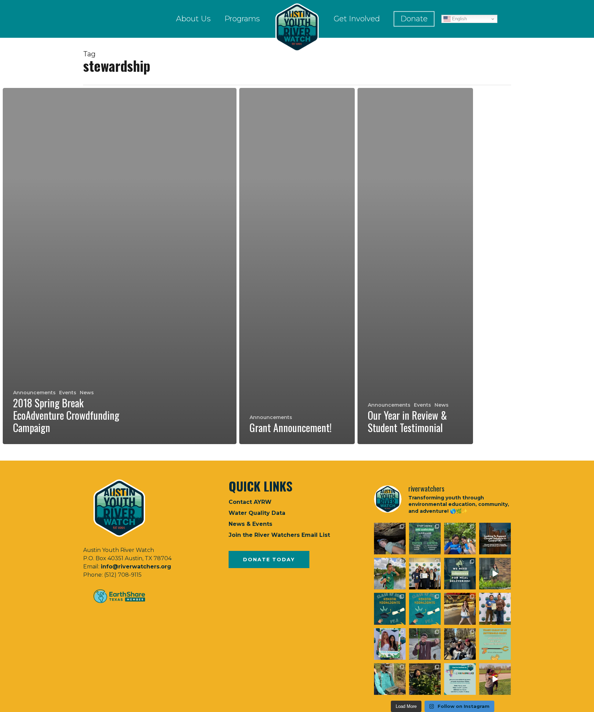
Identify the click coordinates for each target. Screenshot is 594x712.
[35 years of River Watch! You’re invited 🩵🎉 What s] (460, 679)
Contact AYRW (250, 502)
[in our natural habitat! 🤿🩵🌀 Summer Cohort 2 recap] (460, 538)
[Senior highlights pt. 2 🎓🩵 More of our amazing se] (390, 608)
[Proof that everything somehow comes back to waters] (425, 538)
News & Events (250, 524)
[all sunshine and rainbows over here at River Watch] (495, 679)
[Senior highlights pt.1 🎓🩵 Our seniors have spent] (425, 608)
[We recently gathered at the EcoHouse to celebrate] (390, 644)
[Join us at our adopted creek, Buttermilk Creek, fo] (495, 644)
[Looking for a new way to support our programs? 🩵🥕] (460, 573)
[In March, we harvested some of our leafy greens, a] (425, 679)
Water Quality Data (257, 513)
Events (67, 392)
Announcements (34, 392)
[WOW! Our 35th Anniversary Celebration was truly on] (495, 608)
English (459, 18)
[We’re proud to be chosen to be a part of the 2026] (495, 538)
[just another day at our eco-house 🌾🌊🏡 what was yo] (495, 573)
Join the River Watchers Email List (279, 535)
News (87, 392)
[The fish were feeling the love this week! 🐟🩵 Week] (390, 573)
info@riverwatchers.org (136, 566)
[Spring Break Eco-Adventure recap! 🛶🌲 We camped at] (460, 644)
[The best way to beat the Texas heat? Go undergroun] (390, 538)
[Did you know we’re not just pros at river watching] (390, 679)
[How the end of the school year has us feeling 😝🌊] (460, 608)
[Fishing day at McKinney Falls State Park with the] (425, 644)
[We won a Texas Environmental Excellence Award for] (425, 573)
